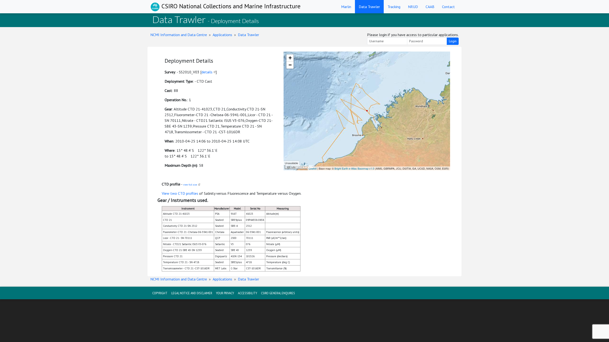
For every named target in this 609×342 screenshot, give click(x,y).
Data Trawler (369, 6)
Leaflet (313, 168)
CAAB (430, 6)
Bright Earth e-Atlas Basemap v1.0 (354, 168)
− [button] (290, 65)
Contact (448, 6)
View (166, 193)
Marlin (346, 6)
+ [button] (290, 58)
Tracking (394, 6)
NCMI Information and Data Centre (178, 34)
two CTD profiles (184, 193)
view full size (190, 184)
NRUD (413, 6)
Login (453, 41)
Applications (222, 34)
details (206, 72)
